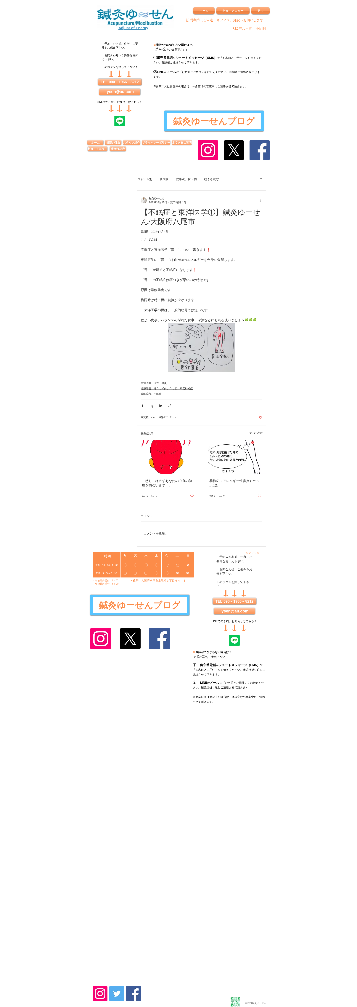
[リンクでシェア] (170, 406)
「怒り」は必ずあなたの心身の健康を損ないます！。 (167, 483)
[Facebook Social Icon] (260, 150)
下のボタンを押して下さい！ (120, 66)
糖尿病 (164, 179)
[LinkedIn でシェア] (161, 406)
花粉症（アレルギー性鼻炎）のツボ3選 (234, 483)
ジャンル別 (144, 179)
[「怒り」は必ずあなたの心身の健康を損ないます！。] (167, 457)
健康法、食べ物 (186, 179)
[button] (261, 179)
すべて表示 (256, 432)
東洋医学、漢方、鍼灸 (154, 383)
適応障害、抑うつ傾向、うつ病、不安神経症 (167, 388)
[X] (234, 150)
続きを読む (211, 179)
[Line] (119, 121)
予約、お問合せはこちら (124, 101)
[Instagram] (208, 150)
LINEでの (103, 101)
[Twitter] (116, 993)
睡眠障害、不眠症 (151, 393)
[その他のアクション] (260, 200)
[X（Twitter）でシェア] (151, 406)
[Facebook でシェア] (142, 406)
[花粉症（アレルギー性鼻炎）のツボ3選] (235, 457)
